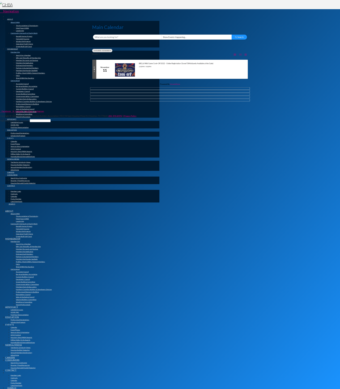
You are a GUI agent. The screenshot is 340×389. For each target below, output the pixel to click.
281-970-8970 (115, 116)
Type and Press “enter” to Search (14, 120)
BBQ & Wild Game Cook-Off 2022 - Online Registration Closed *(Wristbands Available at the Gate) (176, 63)
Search (240, 37)
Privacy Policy (129, 116)
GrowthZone (175, 84)
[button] (9, 11)
